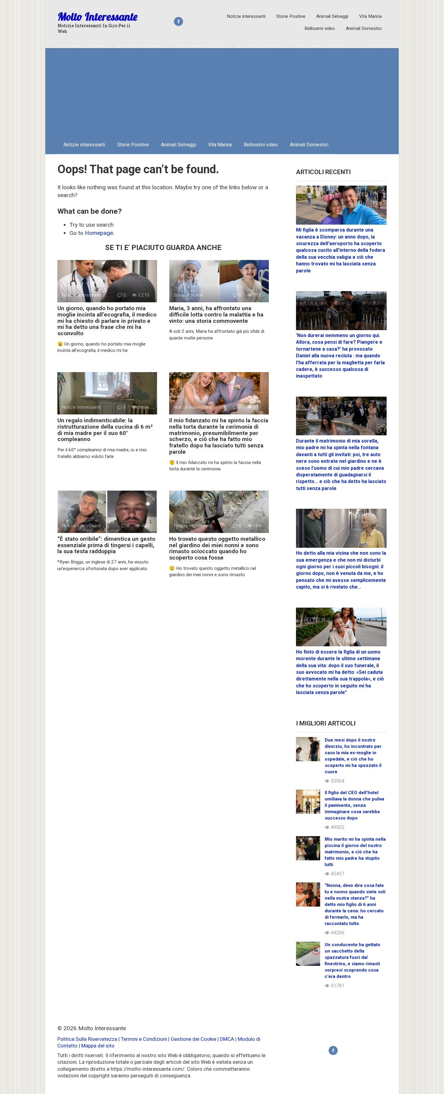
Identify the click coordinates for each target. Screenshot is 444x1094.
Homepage (99, 232)
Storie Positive (290, 16)
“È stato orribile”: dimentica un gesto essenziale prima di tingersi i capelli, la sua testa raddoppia (106, 545)
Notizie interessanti (246, 16)
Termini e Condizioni (144, 1039)
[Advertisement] (222, 90)
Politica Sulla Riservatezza (87, 1039)
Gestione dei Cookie (193, 1039)
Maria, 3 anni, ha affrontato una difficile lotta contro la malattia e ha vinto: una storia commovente (216, 314)
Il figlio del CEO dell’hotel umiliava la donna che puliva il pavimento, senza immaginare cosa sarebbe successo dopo (354, 805)
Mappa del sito (97, 1046)
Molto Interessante (97, 16)
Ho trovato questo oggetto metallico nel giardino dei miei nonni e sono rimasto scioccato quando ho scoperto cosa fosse (217, 548)
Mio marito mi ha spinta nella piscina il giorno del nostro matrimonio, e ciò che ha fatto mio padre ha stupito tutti (355, 851)
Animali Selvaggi (332, 16)
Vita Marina (370, 16)
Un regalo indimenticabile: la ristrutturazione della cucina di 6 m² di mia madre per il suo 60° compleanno (105, 430)
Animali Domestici (364, 28)
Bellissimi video (319, 28)
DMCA (227, 1039)
